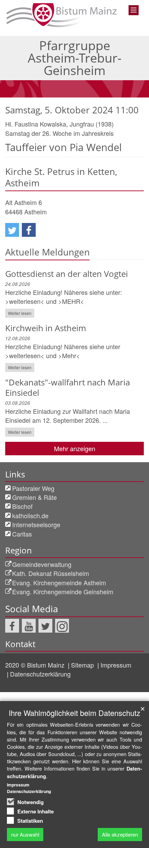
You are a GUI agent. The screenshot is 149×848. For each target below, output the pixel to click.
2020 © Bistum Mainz (35, 664)
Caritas (22, 533)
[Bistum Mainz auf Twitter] (45, 626)
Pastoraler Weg (33, 488)
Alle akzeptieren (120, 834)
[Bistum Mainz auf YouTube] (29, 626)
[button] (12, 230)
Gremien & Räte (34, 497)
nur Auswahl (25, 834)
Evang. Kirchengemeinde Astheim (59, 582)
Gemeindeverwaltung (41, 564)
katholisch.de (30, 515)
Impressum (115, 664)
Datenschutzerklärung (40, 673)
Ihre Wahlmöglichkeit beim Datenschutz (74, 712)
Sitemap (83, 664)
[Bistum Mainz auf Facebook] (12, 626)
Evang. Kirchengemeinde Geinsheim (62, 591)
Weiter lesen (20, 313)
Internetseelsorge (36, 524)
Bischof (22, 506)
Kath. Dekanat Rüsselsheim (50, 573)
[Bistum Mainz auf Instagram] (62, 626)
